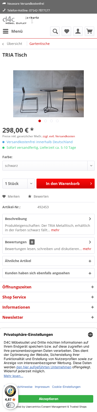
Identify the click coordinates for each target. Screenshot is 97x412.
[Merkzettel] (66, 31)
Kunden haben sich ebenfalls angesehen (37, 273)
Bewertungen (16, 242)
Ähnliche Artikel (18, 261)
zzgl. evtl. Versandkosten (59, 136)
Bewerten (41, 196)
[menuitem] (12, 31)
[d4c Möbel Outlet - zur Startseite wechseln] (21, 20)
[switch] (10, 405)
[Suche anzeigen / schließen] (55, 31)
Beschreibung (16, 218)
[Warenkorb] (89, 31)
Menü (17, 31)
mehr (55, 230)
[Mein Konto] (78, 31)
